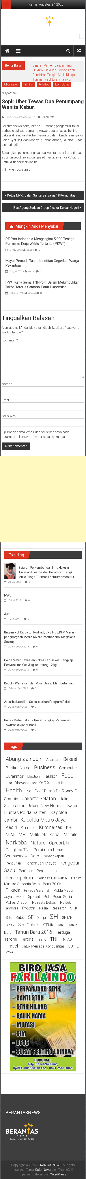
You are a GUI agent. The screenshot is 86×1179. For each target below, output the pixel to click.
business (44, 767)
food (67, 775)
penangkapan (53, 856)
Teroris (27, 939)
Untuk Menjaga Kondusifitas (43, 946)
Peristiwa (44, 84)
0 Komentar (48, 117)
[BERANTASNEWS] (22, 1131)
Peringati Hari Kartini (52, 878)
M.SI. (10, 834)
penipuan (26, 871)
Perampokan (19, 878)
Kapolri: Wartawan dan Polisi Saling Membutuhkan (39, 683)
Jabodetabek (11, 84)
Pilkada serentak (37, 890)
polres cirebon (17, 902)
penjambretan (47, 871)
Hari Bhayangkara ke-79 (27, 783)
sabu (19, 917)
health (14, 790)
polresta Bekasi (44, 902)
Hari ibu (59, 783)
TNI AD (66, 939)
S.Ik (9, 917)
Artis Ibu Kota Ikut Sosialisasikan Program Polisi (37, 702)
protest (29, 908)
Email (7, 400)
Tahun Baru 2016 (33, 932)
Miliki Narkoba (45, 834)
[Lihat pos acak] (79, 51)
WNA (9, 952)
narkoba (16, 842)
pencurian (13, 863)
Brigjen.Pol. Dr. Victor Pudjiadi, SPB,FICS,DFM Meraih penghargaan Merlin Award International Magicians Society (40, 637)
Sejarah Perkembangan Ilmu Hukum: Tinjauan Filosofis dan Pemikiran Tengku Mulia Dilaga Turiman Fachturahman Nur (46, 572)
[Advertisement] (43, 499)
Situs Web (9, 416)
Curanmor (15, 776)
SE (31, 917)
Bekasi (70, 759)
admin (30, 249)
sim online (28, 924)
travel (12, 946)
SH (54, 916)
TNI (53, 939)
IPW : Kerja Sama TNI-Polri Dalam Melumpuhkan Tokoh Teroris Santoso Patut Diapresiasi (42, 284)
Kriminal (28, 84)
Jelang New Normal (46, 805)
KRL (69, 827)
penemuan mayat (40, 863)
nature (38, 843)
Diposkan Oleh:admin (18, 117)
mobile (71, 834)
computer (68, 767)
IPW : (7, 595)
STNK (48, 925)
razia (43, 908)
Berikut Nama (18, 767)
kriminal (28, 827)
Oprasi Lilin (60, 843)
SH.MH (67, 917)
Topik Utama (62, 84)
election (33, 776)
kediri (11, 827)
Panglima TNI (18, 849)
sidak (10, 925)
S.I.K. (74, 908)
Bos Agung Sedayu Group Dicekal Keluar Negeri (46, 207)
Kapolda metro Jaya (43, 820)
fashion (50, 776)
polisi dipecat (28, 896)
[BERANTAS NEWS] (7, 51)
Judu (7, 614)
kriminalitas (50, 827)
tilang (41, 939)
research (59, 908)
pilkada (13, 890)
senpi (41, 917)
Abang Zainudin (24, 759)
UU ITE (73, 946)
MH (22, 834)
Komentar (10, 340)
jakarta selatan (39, 798)
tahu (61, 925)
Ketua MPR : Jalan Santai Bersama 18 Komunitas (41, 195)
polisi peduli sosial (58, 897)
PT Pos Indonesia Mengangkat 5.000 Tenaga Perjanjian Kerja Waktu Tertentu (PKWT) (39, 241)
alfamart (53, 759)
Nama (7, 384)
